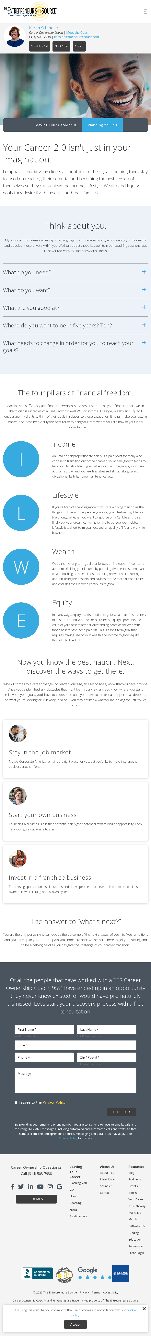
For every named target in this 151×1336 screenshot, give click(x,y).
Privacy (84, 1292)
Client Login (136, 1253)
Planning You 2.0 (102, 125)
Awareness (136, 1246)
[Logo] (30, 11)
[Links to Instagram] (50, 1186)
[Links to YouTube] (40, 1186)
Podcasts (134, 1179)
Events (133, 1186)
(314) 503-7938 (40, 37)
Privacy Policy (54, 1102)
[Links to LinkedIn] (30, 1186)
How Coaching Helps (76, 1202)
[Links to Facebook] (12, 1186)
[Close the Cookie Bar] (144, 1309)
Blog (131, 1173)
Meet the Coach (77, 32)
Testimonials (78, 1216)
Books (132, 1193)
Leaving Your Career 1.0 (55, 125)
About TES (107, 1173)
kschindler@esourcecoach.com (76, 37)
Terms (96, 1292)
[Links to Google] (59, 1186)
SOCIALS (36, 1199)
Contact (105, 1193)
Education (135, 1239)
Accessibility (110, 1292)
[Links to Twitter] (21, 1186)
